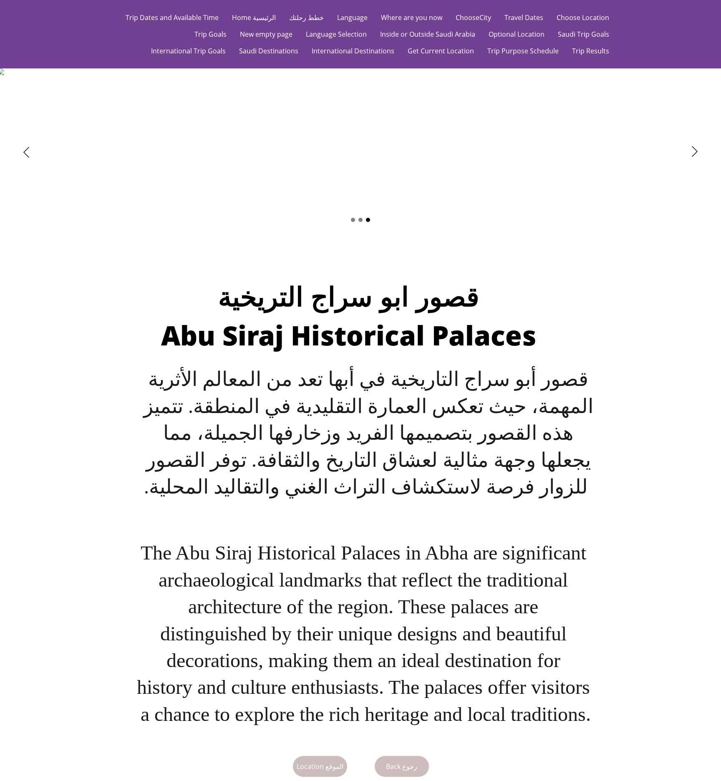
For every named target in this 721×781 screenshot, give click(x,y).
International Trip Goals (188, 50)
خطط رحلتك (306, 17)
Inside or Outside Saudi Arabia (427, 34)
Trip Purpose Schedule (523, 50)
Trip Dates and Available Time (172, 17)
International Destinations (353, 50)
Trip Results (590, 50)
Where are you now (411, 17)
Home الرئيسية (254, 17)
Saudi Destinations (268, 50)
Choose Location (583, 17)
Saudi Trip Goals (583, 34)
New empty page (266, 34)
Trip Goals (210, 34)
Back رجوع (401, 766)
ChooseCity (473, 17)
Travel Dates (523, 17)
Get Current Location (441, 50)
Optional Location (517, 34)
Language (352, 17)
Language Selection (336, 34)
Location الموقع (320, 766)
